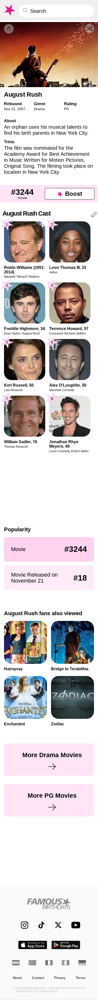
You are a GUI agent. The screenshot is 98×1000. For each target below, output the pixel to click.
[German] (82, 962)
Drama (39, 109)
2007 (21, 109)
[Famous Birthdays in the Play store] (66, 945)
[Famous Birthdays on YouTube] (74, 925)
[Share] (9, 29)
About (17, 977)
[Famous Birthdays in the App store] (32, 945)
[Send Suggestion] (94, 215)
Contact (38, 977)
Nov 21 (9, 109)
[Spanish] (16, 962)
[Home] (49, 903)
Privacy (60, 977)
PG (66, 109)
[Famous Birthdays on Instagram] (22, 925)
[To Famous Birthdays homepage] (9, 10)
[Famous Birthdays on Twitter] (56, 925)
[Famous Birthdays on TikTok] (39, 925)
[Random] (89, 28)
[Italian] (65, 962)
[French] (49, 962)
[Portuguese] (32, 962)
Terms (80, 977)
